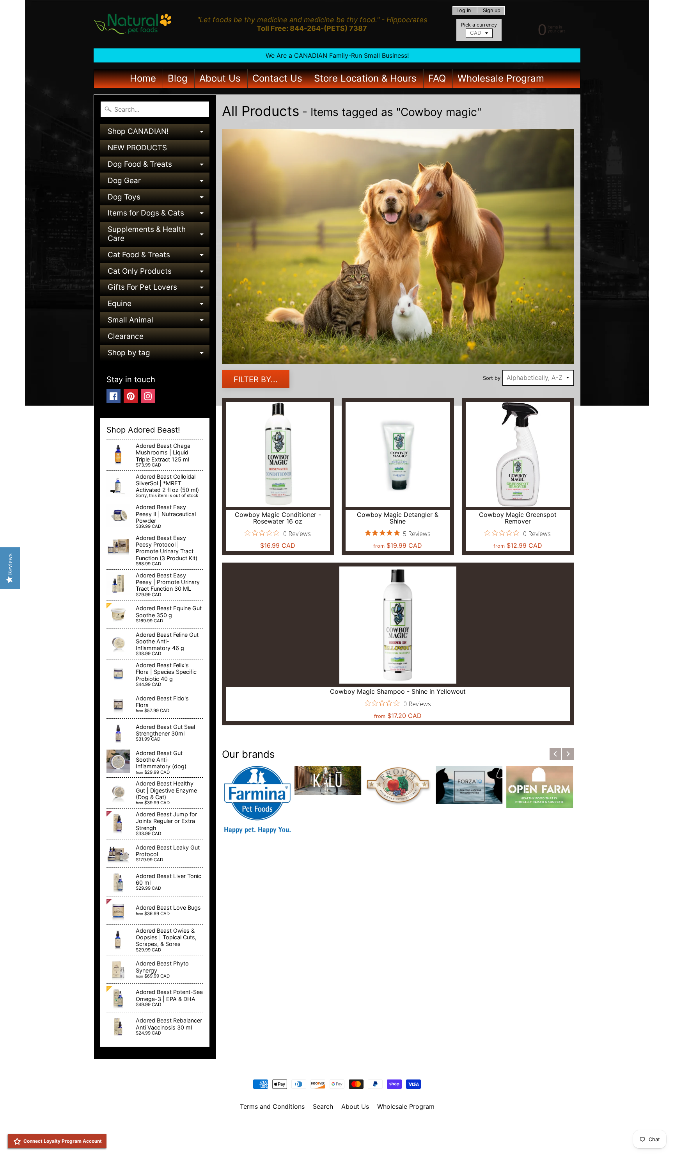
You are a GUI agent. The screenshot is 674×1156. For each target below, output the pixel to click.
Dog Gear (158, 182)
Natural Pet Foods (334, 1126)
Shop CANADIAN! (158, 133)
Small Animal (158, 321)
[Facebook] (113, 396)
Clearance (126, 336)
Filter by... (256, 379)
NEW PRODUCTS (137, 147)
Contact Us (277, 78)
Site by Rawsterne (337, 1133)
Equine (158, 305)
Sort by (491, 378)
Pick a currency (479, 25)
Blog (178, 78)
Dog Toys (158, 198)
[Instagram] (148, 396)
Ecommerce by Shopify (347, 1140)
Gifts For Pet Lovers (158, 289)
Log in (463, 10)
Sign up (491, 10)
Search (323, 1106)
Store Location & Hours (365, 78)
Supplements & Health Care (158, 234)
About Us (220, 78)
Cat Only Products (158, 273)
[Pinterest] (131, 396)
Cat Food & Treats (158, 256)
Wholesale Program (501, 78)
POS (307, 1140)
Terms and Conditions (272, 1106)
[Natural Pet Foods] (133, 24)
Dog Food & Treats (158, 166)
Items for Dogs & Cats (158, 214)
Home (143, 78)
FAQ (437, 78)
